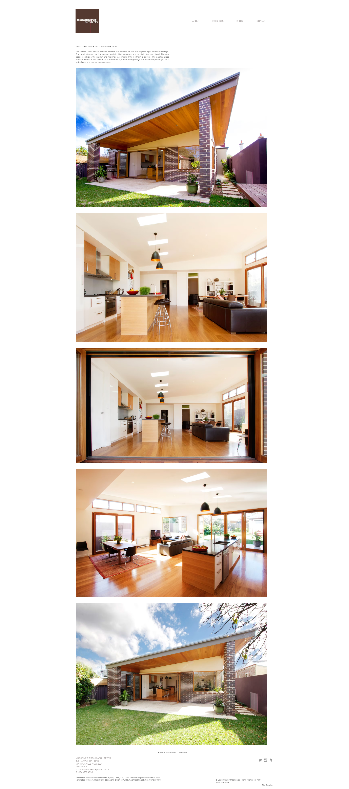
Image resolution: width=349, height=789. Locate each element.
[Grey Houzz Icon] (271, 760)
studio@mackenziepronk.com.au (94, 769)
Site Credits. (267, 785)
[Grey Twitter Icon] (260, 760)
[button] (196, 21)
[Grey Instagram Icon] (265, 760)
